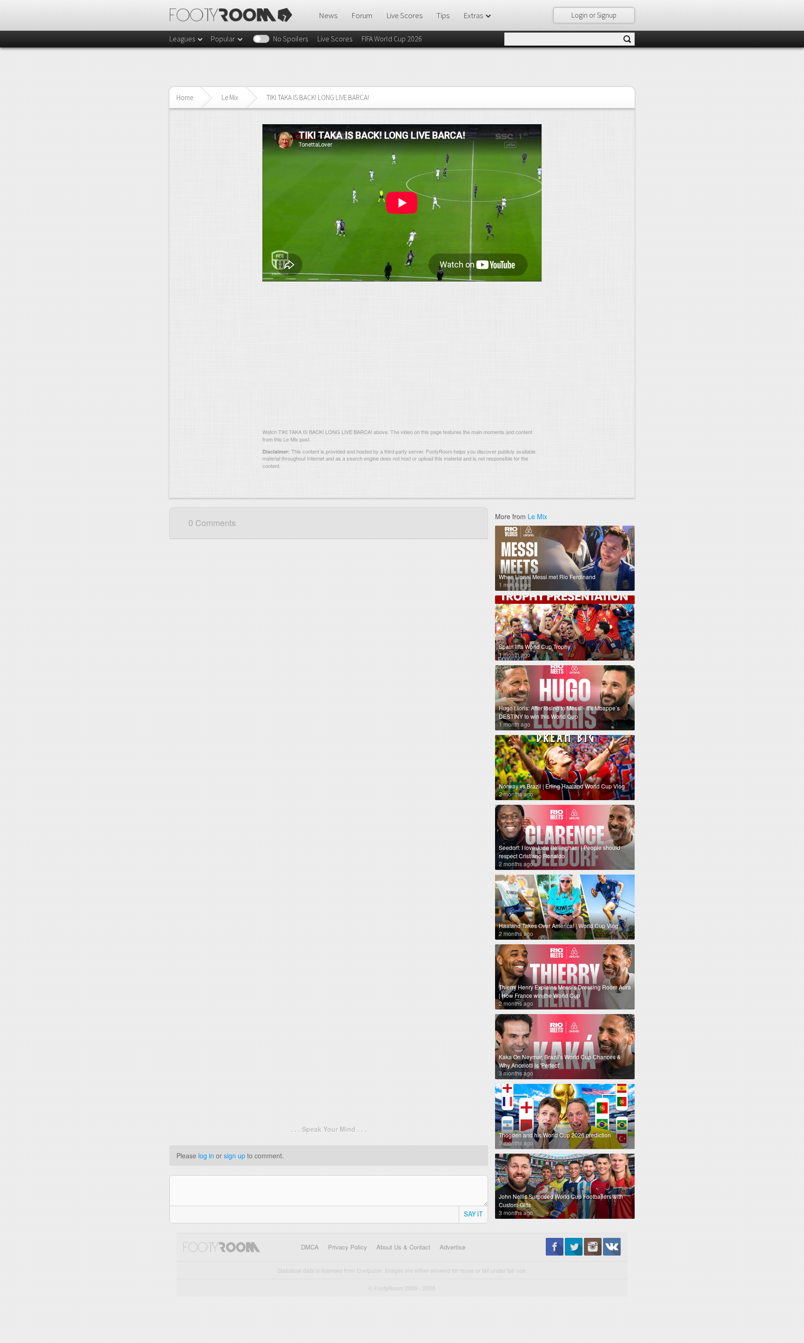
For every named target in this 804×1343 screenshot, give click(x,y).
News (328, 15)
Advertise (452, 1247)
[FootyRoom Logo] (234, 15)
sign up (234, 1155)
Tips (442, 15)
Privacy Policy (347, 1247)
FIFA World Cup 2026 (392, 38)
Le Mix (229, 97)
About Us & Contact (403, 1247)
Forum (361, 15)
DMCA (310, 1247)
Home (184, 97)
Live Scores (404, 15)
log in (206, 1155)
